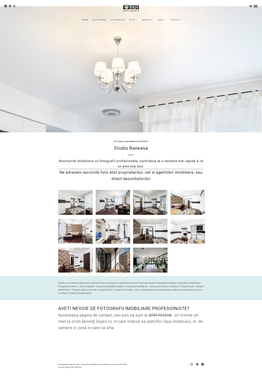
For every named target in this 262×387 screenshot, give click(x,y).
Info (161, 20)
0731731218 (160, 315)
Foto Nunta (100, 20)
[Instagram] (14, 6)
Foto (132, 20)
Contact (175, 20)
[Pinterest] (10, 6)
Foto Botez (118, 20)
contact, (106, 315)
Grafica (146, 20)
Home (85, 20)
